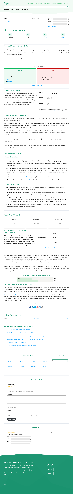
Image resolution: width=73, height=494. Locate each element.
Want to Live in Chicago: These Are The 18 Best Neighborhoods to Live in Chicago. (26, 336)
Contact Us (49, 473)
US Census (65, 110)
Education (9, 81)
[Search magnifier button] (68, 7)
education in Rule (27, 179)
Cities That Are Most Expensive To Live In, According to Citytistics (22, 345)
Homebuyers (39, 3)
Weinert (21, 361)
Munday (45, 361)
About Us (66, 3)
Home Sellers (47, 3)
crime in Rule (24, 177)
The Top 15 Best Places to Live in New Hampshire (18, 329)
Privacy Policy (64, 484)
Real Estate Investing (57, 3)
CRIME (62, 37)
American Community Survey (56, 110)
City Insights (31, 3)
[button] (30, 307)
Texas (8, 21)
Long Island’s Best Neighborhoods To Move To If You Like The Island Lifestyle (25, 339)
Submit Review (11, 419)
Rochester (10, 361)
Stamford (33, 361)
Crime (8, 79)
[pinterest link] (48, 464)
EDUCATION (44, 37)
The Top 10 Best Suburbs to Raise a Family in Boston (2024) (20, 332)
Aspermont (33, 366)
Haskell (10, 366)
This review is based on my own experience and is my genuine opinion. (25, 415)
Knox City (22, 366)
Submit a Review (52, 26)
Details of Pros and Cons (36, 85)
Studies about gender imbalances (11, 294)
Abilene (44, 366)
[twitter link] (52, 464)
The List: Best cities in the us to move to (16, 342)
